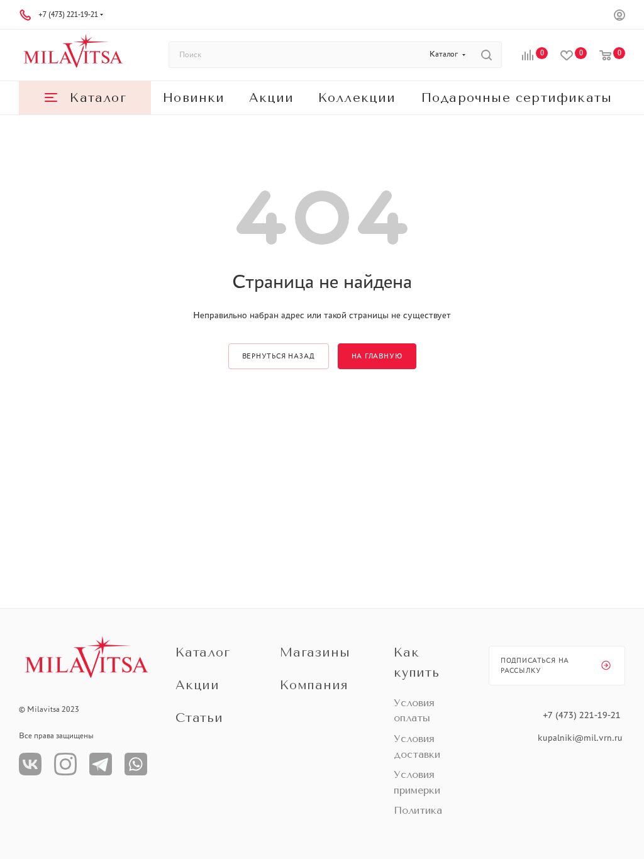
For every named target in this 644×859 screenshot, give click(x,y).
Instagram (65, 764)
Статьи (199, 718)
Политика (418, 810)
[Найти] (486, 55)
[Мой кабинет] (619, 17)
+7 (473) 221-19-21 (68, 14)
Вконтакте (30, 764)
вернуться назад (278, 356)
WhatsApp (136, 764)
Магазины (315, 652)
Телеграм (100, 764)
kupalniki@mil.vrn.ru (581, 738)
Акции (197, 685)
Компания (314, 685)
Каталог (202, 652)
